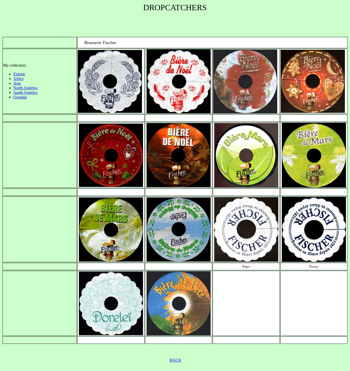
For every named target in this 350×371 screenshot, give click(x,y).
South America (25, 92)
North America (25, 88)
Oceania (20, 97)
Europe (19, 74)
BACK (175, 360)
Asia (17, 83)
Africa (18, 78)
